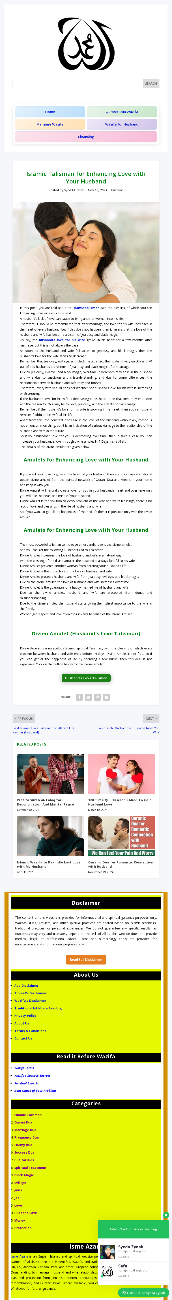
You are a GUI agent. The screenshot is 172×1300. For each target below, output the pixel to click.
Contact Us (23, 1038)
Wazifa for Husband (121, 124)
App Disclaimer (26, 985)
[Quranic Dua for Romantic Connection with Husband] (121, 836)
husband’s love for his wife (62, 340)
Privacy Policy (25, 1015)
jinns (18, 1190)
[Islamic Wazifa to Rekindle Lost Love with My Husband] (50, 836)
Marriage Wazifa (50, 124)
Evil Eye (20, 1183)
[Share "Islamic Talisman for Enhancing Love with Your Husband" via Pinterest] (97, 697)
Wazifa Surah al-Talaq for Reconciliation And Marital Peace (45, 802)
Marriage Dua (25, 1130)
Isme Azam (19, 1256)
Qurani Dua (23, 1122)
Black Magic (24, 1175)
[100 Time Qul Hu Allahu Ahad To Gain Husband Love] (121, 774)
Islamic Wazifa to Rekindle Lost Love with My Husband (49, 864)
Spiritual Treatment (30, 1167)
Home (50, 111)
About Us (21, 1023)
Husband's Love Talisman (86, 678)
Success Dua (24, 1152)
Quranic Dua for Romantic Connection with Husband (120, 864)
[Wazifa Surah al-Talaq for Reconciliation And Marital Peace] (50, 774)
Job (16, 1198)
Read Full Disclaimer (86, 959)
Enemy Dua (23, 1145)
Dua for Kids (24, 1160)
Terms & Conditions (30, 1031)
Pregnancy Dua (26, 1137)
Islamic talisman (86, 308)
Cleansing (86, 136)
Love (18, 1205)
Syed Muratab (74, 190)
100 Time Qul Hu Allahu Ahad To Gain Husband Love (120, 802)
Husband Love (25, 1213)
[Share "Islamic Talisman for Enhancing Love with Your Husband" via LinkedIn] (106, 697)
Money (19, 1220)
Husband (117, 190)
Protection (23, 1228)
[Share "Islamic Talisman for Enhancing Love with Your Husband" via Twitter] (88, 697)
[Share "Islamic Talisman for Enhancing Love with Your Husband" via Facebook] (79, 697)
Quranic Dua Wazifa (122, 111)
